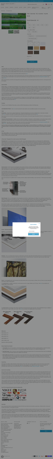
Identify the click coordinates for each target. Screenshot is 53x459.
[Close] (39, 223)
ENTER (33, 234)
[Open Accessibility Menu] (2, 456)
